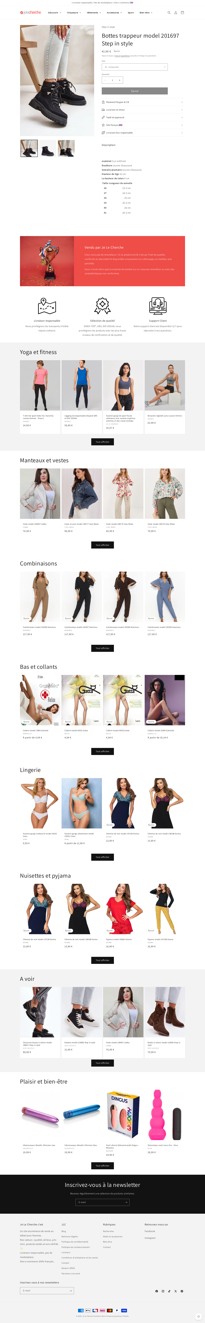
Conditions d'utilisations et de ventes (80, 1257)
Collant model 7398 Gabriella (35, 730)
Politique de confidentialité (75, 1242)
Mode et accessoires (112, 1236)
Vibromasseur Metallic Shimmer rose (39, 1145)
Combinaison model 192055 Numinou (164, 627)
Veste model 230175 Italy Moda (119, 524)
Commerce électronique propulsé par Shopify (111, 1316)
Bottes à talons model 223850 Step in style (164, 1043)
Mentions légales (70, 1236)
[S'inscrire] (126, 1202)
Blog (64, 1231)
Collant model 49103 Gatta (118, 730)
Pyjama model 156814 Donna (119, 939)
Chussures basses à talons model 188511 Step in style (37, 1043)
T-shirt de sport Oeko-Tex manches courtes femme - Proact (38, 417)
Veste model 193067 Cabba (34, 524)
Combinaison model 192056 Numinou (122, 627)
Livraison (66, 1252)
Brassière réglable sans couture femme (165, 416)
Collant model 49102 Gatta (76, 730)
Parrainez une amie (71, 1273)
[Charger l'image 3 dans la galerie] (66, 148)
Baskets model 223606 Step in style (80, 1042)
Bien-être (107, 1242)
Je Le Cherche (87, 1316)
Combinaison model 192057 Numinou (81, 627)
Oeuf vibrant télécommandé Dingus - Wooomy (122, 1146)
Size (103, 61)
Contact (65, 1263)
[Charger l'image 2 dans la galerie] (47, 148)
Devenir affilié (68, 1268)
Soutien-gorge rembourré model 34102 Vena (40, 835)
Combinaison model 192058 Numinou (39, 627)
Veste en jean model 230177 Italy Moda (82, 524)
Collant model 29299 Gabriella (161, 730)
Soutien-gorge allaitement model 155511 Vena (79, 835)
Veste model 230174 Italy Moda (161, 524)
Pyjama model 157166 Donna (160, 939)
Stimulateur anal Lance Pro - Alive (163, 1145)
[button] (169, 12)
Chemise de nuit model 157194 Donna (122, 834)
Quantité (105, 74)
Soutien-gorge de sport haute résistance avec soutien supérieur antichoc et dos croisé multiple (120, 418)
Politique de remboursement (76, 1247)
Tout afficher (102, 441)
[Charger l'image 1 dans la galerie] (29, 148)
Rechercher (108, 1231)
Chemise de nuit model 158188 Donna (164, 834)
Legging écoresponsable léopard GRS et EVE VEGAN (81, 417)
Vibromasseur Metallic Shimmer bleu (81, 1145)
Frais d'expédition (122, 56)
